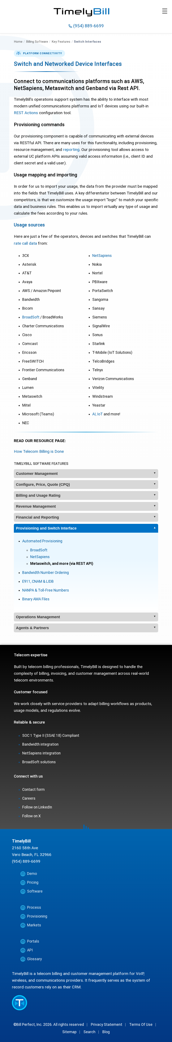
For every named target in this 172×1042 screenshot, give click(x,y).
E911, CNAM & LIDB (38, 581)
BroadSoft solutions (39, 762)
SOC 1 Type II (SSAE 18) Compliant (50, 735)
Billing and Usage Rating (38, 495)
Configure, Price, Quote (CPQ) (43, 484)
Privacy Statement (106, 1024)
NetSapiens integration (41, 753)
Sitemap (69, 1032)
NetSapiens (102, 256)
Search (89, 1032)
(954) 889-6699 (88, 25)
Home (18, 42)
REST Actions (26, 112)
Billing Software (37, 42)
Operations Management (38, 617)
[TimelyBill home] (86, 9)
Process (34, 907)
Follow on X (31, 816)
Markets (34, 925)
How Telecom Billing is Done (39, 451)
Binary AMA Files (36, 599)
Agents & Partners (32, 628)
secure (39, 722)
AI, (94, 414)
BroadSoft (30, 317)
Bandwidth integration (40, 744)
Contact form (33, 789)
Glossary (34, 959)
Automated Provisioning (42, 541)
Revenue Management (36, 506)
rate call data (25, 243)
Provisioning (37, 916)
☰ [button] (165, 11)
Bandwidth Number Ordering (45, 573)
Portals (33, 941)
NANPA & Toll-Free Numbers (45, 590)
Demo (32, 874)
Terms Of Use (140, 1024)
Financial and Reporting (37, 517)
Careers (28, 798)
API (30, 950)
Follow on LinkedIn (37, 807)
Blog (106, 1032)
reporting (71, 149)
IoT (100, 414)
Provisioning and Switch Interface (46, 528)
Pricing (32, 882)
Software (35, 891)
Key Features (61, 42)
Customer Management (37, 473)
